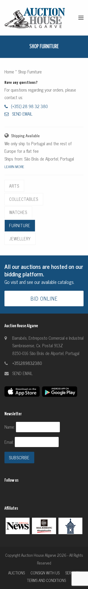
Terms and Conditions (46, 580)
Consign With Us (45, 572)
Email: (9, 441)
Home (9, 71)
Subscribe (19, 457)
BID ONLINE (44, 298)
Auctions (16, 572)
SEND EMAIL (22, 373)
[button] (81, 18)
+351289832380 (27, 363)
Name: (10, 426)
